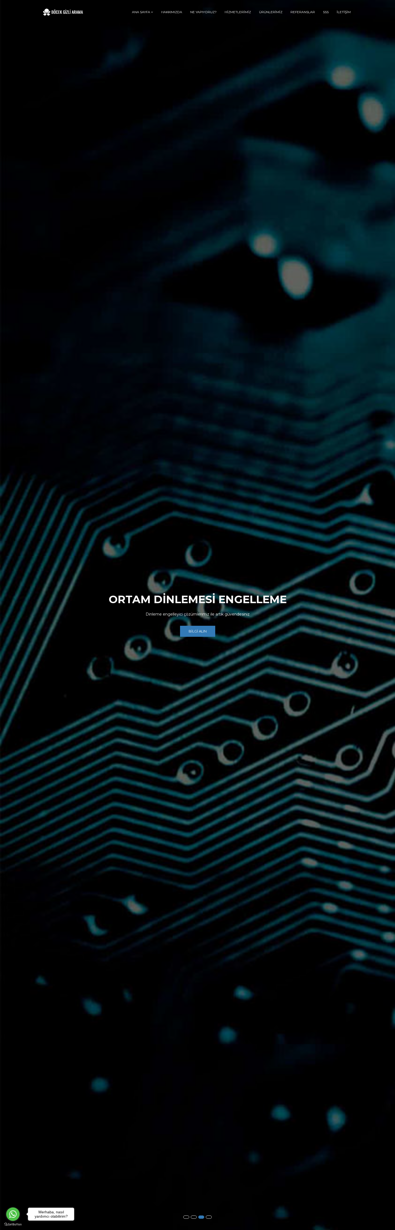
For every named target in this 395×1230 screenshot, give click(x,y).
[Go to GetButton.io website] (12, 1224)
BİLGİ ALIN (198, 631)
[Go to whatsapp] (13, 1214)
